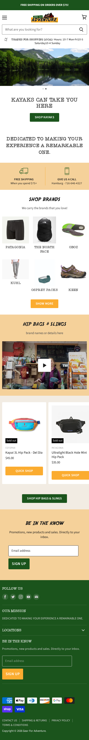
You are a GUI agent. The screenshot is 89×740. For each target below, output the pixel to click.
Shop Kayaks (44, 117)
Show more (44, 303)
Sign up (19, 563)
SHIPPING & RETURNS (34, 720)
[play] (44, 365)
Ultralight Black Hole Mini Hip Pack (69, 454)
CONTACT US (9, 720)
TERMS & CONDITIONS (15, 725)
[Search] (81, 29)
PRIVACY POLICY (61, 720)
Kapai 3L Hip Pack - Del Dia (24, 452)
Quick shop (24, 471)
